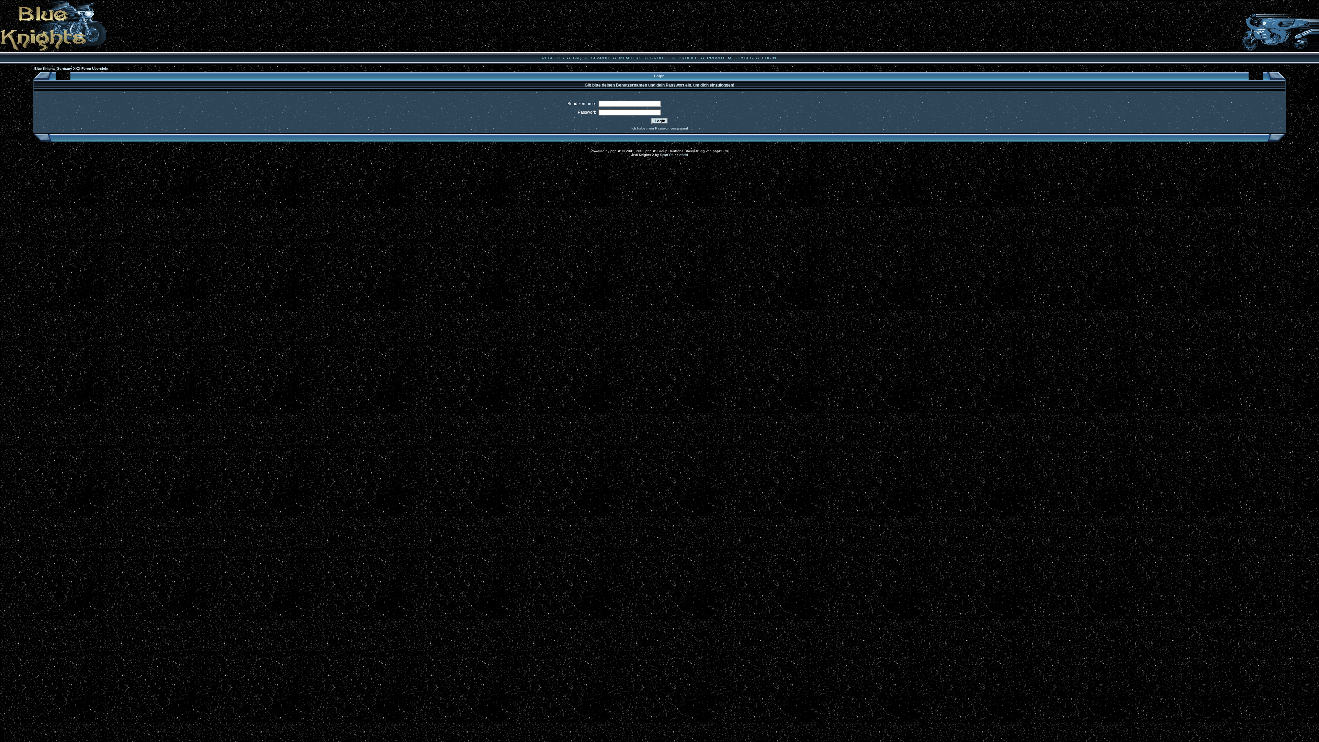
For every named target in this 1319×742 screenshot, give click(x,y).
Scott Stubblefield (674, 155)
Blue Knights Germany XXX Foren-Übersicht (71, 68)
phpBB (615, 151)
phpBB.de (721, 151)
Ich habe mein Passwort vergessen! (659, 128)
